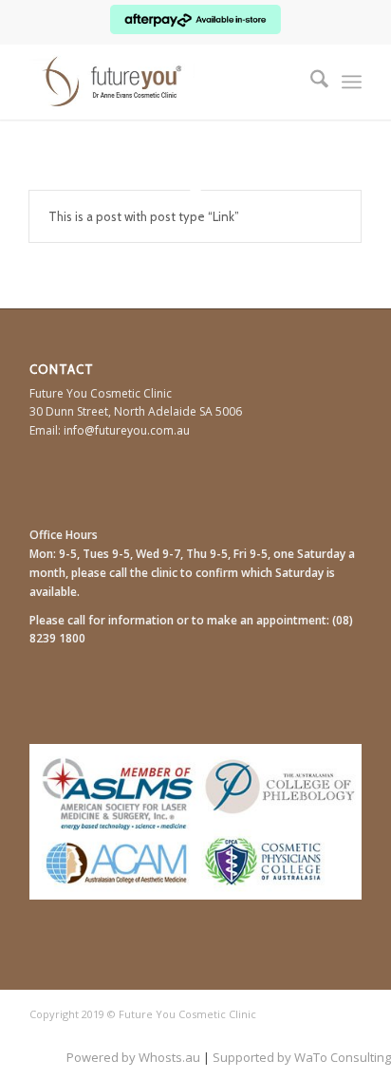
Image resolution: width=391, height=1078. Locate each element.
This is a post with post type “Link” (143, 216)
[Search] (309, 82)
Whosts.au (169, 1057)
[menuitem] (309, 82)
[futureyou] (162, 82)
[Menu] (352, 81)
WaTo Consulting (342, 1057)
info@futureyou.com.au (127, 430)
